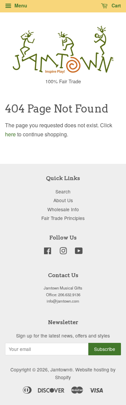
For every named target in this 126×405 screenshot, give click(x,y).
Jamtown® (61, 369)
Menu (20, 5)
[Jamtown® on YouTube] (79, 252)
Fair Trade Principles (63, 218)
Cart (115, 5)
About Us (63, 200)
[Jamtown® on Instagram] (63, 252)
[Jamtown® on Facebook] (47, 252)
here (10, 134)
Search (63, 191)
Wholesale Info (63, 209)
